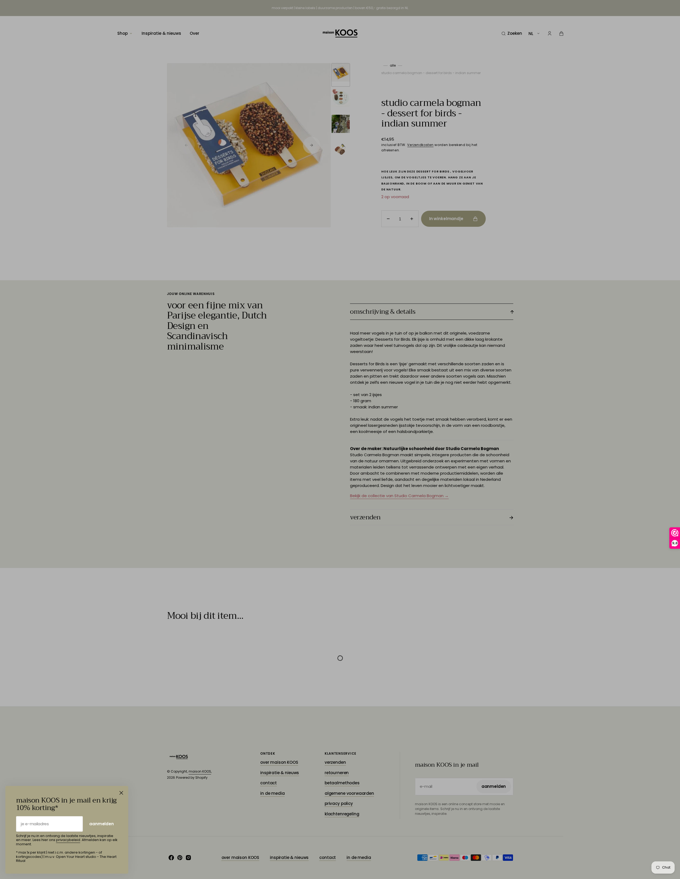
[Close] (121, 793)
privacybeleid (68, 839)
